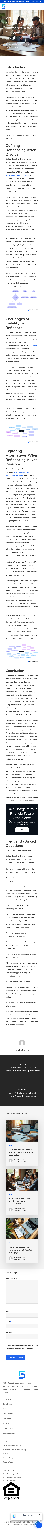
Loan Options (8, 1414)
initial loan (33, 345)
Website (9, 1332)
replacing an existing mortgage (18, 175)
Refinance (6, 1409)
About (5, 1423)
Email (8, 1322)
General (17, 47)
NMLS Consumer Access (12, 1446)
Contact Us (7, 1428)
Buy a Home (7, 1404)
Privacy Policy (8, 1458)
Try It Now (25, 1)
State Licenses (8, 1454)
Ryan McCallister (14, 44)
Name (8, 1311)
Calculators (7, 1419)
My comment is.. (12, 1278)
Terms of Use (8, 1462)
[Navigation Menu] (41, 6)
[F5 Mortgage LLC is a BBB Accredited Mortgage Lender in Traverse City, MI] (13, 1506)
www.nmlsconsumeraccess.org (14, 1450)
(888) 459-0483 (37, 1)
